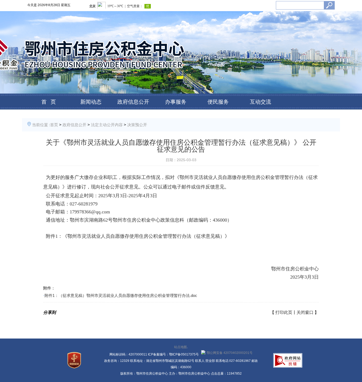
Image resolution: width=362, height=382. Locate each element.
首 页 (48, 102)
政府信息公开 (133, 102)
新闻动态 (90, 102)
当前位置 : (41, 124)
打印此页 (283, 312)
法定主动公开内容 (107, 124)
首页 (54, 124)
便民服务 (218, 102)
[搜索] (329, 5)
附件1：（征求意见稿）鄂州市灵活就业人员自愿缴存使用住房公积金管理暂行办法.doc (121, 295)
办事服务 (175, 102)
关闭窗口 (305, 312)
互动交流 (260, 102)
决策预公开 (137, 124)
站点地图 (180, 347)
